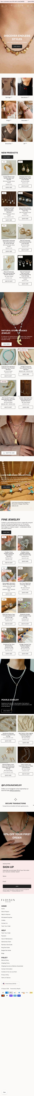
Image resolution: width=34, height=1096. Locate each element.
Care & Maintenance (6, 939)
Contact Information (6, 969)
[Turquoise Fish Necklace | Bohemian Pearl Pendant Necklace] (8, 357)
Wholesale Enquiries (6, 917)
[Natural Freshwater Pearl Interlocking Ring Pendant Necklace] (8, 262)
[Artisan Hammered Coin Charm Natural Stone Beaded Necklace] (26, 388)
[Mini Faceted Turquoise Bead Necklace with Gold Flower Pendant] (8, 388)
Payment (3, 936)
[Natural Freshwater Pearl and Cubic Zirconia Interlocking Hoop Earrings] (25, 262)
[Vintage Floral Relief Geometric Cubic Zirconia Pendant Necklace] (8, 198)
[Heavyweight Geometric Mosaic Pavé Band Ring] (8, 574)
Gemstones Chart (6, 941)
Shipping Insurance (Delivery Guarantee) (12, 966)
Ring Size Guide (5, 947)
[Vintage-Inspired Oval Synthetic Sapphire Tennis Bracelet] (25, 635)
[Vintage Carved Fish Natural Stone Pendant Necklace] (26, 357)
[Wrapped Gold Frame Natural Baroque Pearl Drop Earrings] (25, 167)
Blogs (2, 953)
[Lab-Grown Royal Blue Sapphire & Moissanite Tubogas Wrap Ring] (5, 506)
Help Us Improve (5, 914)
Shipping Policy (5, 963)
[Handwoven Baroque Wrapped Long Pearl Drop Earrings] (8, 723)
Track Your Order (5, 926)
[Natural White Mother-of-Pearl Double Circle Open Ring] (25, 198)
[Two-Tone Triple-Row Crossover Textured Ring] (25, 574)
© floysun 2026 (5, 988)
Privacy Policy (6, 890)
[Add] (31, 508)
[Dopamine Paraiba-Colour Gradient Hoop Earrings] (25, 605)
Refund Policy (5, 960)
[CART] (31, 6)
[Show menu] (2, 6)
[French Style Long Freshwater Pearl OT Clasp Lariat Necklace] (26, 755)
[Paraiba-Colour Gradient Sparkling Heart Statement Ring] (25, 543)
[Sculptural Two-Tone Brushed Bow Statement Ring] (8, 635)
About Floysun (5, 911)
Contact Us (4, 923)
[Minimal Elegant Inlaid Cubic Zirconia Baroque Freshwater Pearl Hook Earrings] (8, 755)
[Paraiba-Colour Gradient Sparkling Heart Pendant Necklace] (8, 543)
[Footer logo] (7, 900)
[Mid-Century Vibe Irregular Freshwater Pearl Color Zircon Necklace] (26, 723)
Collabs (3, 920)
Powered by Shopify (15, 988)
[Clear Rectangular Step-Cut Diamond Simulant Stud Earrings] (8, 605)
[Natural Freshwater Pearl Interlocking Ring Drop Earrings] (25, 231)
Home (3, 908)
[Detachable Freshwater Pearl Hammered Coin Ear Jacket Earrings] (8, 231)
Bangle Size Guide (6, 950)
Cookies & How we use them (9, 972)
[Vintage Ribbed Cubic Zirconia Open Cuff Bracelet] (8, 167)
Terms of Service (16, 890)
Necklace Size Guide (6, 944)
